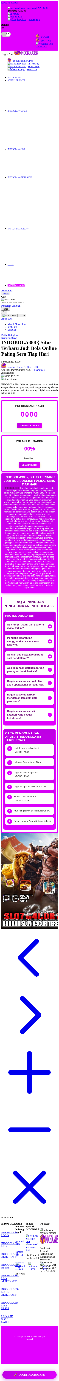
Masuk (6, 294)
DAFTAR (46, 41)
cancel (5, 309)
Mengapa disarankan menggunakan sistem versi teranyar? (23, 641)
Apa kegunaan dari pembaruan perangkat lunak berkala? (25, 670)
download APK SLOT (38, 8)
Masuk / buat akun (17, 324)
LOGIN (45, 36)
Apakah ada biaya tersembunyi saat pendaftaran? (25, 656)
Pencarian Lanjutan (10, 305)
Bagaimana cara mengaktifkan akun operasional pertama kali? (26, 683)
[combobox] (15, 302)
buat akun (12, 327)
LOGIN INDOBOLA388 (29, 1374)
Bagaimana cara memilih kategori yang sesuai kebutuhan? (21, 714)
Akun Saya (6, 290)
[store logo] (26, 54)
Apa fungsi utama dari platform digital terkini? (25, 626)
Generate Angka (29, 425)
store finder (33, 66)
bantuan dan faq (19, 1253)
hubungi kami (19, 1242)
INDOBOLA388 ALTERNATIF (10, 1255)
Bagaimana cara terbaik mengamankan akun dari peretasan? (22, 698)
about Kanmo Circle (23, 60)
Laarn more (39, 370)
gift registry (34, 19)
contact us (32, 69)
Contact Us (41, 46)
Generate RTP (29, 465)
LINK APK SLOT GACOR (7, 1319)
